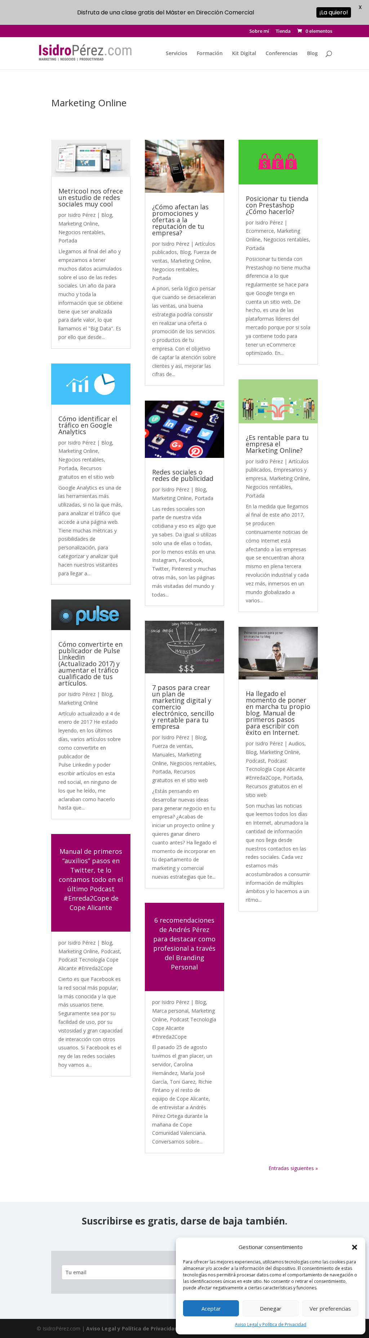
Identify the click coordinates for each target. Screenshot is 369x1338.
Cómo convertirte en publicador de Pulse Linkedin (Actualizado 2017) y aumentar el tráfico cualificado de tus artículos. (90, 663)
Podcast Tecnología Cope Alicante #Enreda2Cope (275, 769)
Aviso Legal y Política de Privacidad (270, 1324)
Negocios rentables (81, 232)
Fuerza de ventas (172, 745)
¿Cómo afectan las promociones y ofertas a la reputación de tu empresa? (180, 219)
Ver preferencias (330, 1308)
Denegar (270, 1308)
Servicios (176, 54)
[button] (354, 1247)
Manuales (163, 754)
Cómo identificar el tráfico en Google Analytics (87, 425)
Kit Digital (244, 54)
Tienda (283, 31)
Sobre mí (259, 31)
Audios (296, 743)
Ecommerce (260, 230)
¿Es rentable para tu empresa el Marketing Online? (277, 444)
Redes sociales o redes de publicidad (182, 475)
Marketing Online (78, 223)
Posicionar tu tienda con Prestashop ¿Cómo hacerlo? (277, 205)
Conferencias (282, 54)
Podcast (110, 951)
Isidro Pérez (81, 214)
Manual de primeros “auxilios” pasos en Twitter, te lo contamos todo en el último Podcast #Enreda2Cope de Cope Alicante (91, 879)
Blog (312, 54)
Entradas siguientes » (293, 1168)
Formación (210, 54)
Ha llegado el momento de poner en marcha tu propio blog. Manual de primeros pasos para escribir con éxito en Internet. (278, 713)
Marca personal (170, 1010)
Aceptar (211, 1308)
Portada (67, 240)
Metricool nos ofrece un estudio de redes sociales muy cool (90, 197)
